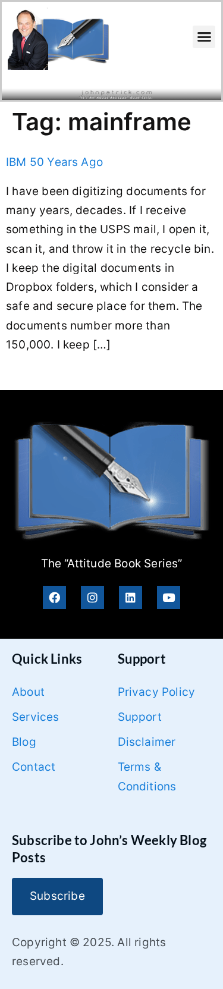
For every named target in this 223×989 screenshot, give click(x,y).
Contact (33, 767)
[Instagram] (92, 597)
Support (140, 717)
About (28, 692)
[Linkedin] (130, 597)
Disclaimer (147, 742)
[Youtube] (168, 597)
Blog (24, 742)
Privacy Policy (157, 692)
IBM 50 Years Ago (54, 162)
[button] (204, 37)
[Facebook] (54, 597)
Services (35, 717)
